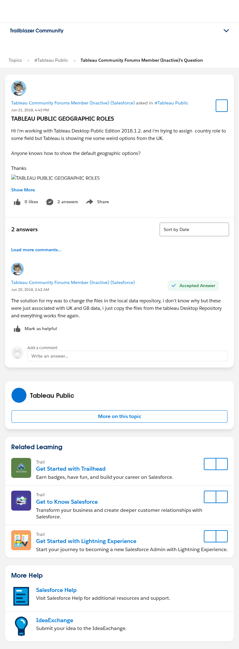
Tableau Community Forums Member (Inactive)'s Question (142, 60)
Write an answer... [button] (49, 356)
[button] (119, 416)
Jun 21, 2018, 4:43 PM (30, 110)
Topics (15, 60)
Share (96, 203)
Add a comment (42, 347)
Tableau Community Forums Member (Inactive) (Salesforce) (73, 103)
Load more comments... (36, 249)
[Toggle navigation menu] (226, 31)
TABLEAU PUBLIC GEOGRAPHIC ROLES (62, 118)
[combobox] (194, 229)
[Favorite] (221, 105)
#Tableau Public (51, 60)
